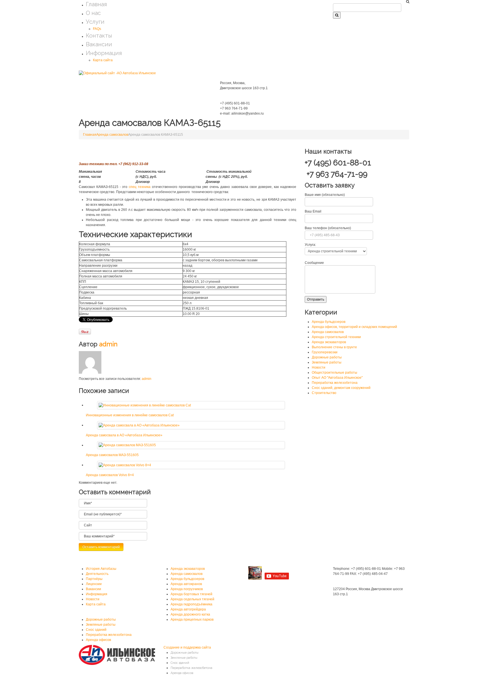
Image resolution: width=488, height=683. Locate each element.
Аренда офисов (98, 640)
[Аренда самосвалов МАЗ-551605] (127, 445)
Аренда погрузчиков (187, 589)
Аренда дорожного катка (190, 614)
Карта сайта (103, 60)
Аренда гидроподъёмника (191, 604)
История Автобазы (101, 569)
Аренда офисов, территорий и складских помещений (354, 327)
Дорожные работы (327, 357)
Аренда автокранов (186, 584)
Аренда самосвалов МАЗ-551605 (112, 455)
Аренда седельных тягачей (192, 599)
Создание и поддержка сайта (187, 647)
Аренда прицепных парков (192, 619)
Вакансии (99, 44)
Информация (104, 53)
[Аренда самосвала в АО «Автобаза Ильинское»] (139, 425)
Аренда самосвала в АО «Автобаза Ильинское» (124, 435)
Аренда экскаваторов (329, 342)
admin (108, 344)
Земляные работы (326, 362)
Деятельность (97, 574)
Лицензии (94, 584)
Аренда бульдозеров (328, 322)
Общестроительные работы (334, 373)
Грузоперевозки (324, 352)
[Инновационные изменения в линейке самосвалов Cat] (145, 405)
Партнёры (94, 579)
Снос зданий (96, 630)
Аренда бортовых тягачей (191, 594)
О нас (93, 13)
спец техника (140, 187)
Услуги (95, 21)
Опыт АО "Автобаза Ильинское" (337, 378)
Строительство (324, 393)
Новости (318, 367)
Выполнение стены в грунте (334, 347)
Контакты (99, 35)
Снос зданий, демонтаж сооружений (341, 388)
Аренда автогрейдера (188, 609)
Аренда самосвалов (112, 135)
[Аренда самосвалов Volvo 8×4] (125, 465)
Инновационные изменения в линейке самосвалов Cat (130, 415)
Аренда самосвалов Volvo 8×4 (110, 475)
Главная (96, 4)
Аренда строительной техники (336, 337)
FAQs (97, 29)
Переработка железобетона (335, 383)
